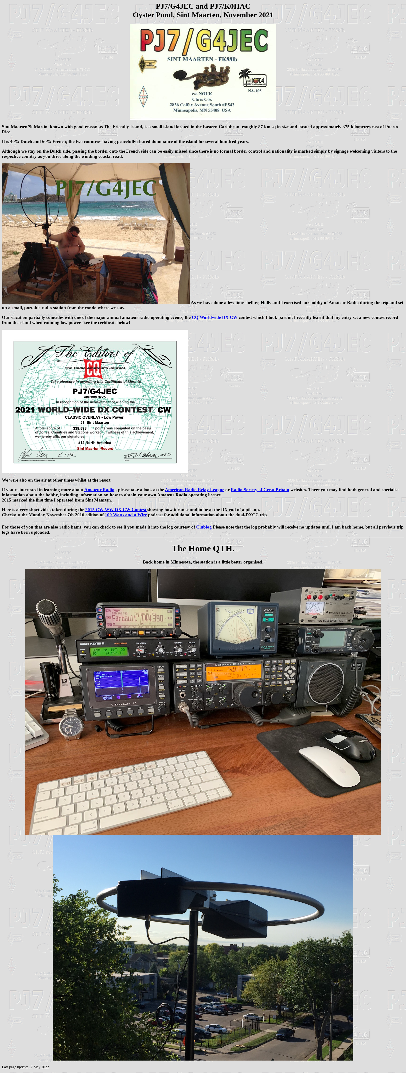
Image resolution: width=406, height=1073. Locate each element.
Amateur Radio (99, 489)
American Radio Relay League (194, 489)
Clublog (204, 527)
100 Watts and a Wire (126, 514)
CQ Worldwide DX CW (215, 317)
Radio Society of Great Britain (260, 489)
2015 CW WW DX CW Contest (116, 509)
